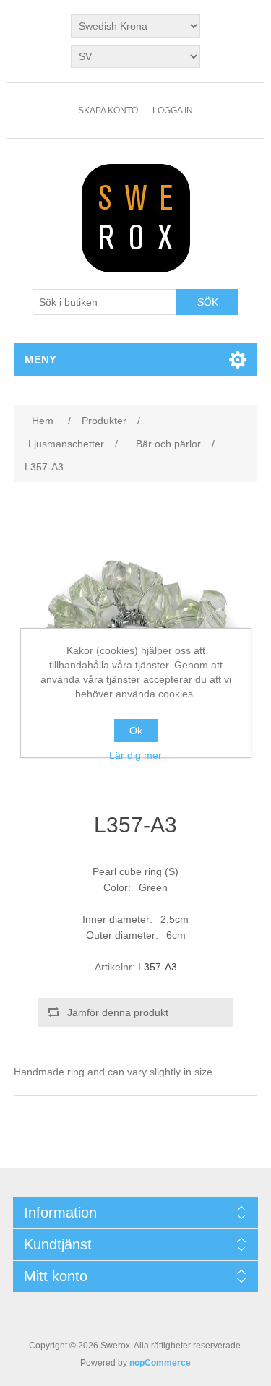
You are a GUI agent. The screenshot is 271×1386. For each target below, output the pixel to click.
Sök (207, 302)
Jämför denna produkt (117, 1012)
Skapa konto (108, 111)
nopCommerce (160, 1363)
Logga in (172, 111)
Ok (135, 730)
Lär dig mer (135, 755)
